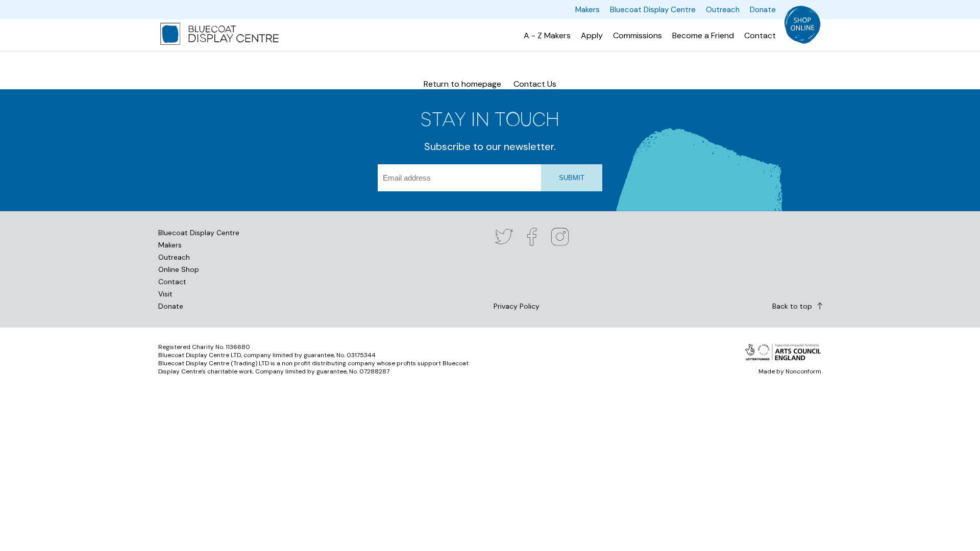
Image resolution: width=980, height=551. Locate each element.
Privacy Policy (517, 306)
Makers (170, 244)
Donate (170, 306)
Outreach (174, 257)
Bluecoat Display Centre (198, 232)
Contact (172, 281)
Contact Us (534, 84)
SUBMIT (571, 178)
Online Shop (178, 269)
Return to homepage (462, 84)
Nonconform (803, 371)
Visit (165, 293)
